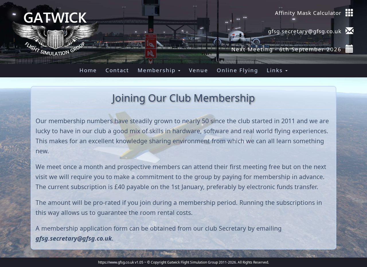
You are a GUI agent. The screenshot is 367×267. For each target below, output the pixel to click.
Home (88, 70)
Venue (198, 70)
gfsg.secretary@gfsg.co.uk (303, 31)
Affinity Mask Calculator (308, 12)
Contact (117, 70)
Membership (157, 70)
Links (276, 70)
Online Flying (237, 70)
